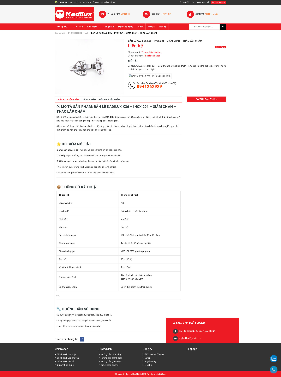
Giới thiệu (78, 27)
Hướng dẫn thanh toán (111, 358)
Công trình (108, 27)
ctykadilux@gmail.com (190, 338)
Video (140, 27)
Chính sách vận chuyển (68, 358)
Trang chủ (62, 27)
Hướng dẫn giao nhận (111, 361)
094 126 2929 (75, 2)
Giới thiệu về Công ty (154, 354)
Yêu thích (185, 2)
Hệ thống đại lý (125, 27)
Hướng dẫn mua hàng (111, 354)
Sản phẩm (92, 27)
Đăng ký (205, 2)
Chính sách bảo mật (66, 354)
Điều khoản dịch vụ (110, 365)
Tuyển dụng (150, 361)
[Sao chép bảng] (57, 295)
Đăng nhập (196, 2)
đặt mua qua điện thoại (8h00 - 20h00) (156, 85)
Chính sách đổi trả (65, 361)
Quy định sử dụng (65, 365)
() (220, 2)
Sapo (164, 374)
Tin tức (151, 27)
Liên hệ (162, 27)
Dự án (147, 358)
